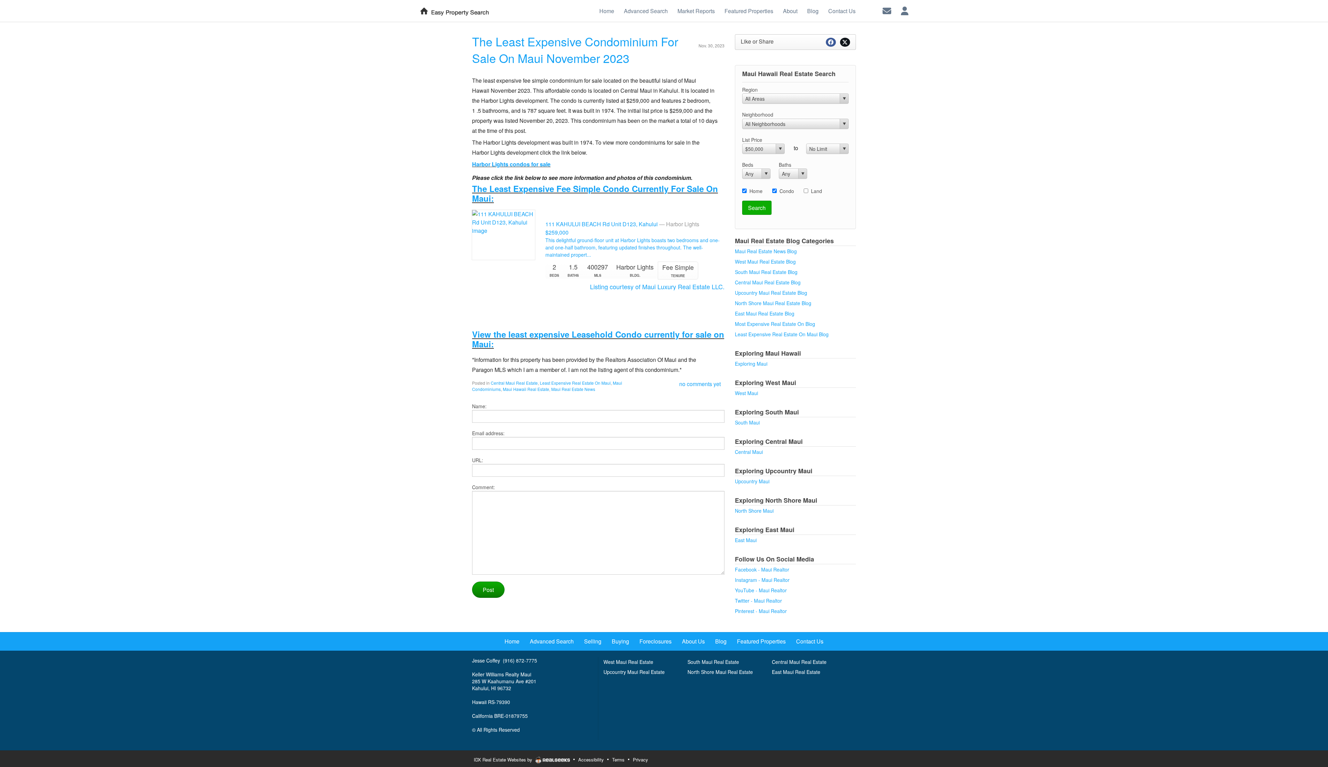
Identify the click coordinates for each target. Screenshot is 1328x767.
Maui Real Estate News (573, 389)
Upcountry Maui (752, 481)
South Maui (747, 422)
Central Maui (749, 451)
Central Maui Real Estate (514, 383)
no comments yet (700, 384)
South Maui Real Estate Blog (766, 271)
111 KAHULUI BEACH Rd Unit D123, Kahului (623, 224)
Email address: (488, 433)
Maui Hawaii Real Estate (526, 389)
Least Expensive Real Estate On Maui (575, 383)
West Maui (746, 393)
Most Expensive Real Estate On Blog (775, 323)
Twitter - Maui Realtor (758, 600)
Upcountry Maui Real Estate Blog (771, 292)
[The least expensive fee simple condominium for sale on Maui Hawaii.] (503, 234)
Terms (618, 759)
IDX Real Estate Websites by (504, 759)
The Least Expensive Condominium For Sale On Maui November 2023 (575, 49)
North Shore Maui (754, 510)
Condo (787, 191)
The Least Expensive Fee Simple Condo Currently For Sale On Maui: (595, 193)
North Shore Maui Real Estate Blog (773, 303)
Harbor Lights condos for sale (511, 164)
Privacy (640, 759)
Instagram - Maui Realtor (762, 579)
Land (816, 191)
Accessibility (591, 759)
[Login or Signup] (905, 10)
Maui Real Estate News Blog (766, 251)
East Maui (746, 540)
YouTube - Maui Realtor (761, 590)
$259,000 (557, 232)
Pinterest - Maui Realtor (761, 611)
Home (756, 191)
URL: (477, 460)
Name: (479, 406)
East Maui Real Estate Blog (764, 313)
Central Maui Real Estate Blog (768, 282)
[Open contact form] (887, 10)
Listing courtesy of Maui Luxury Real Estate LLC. (657, 286)
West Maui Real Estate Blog (765, 261)
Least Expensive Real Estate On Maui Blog (782, 334)
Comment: (483, 487)
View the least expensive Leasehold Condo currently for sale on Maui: (598, 339)
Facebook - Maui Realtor (762, 569)
